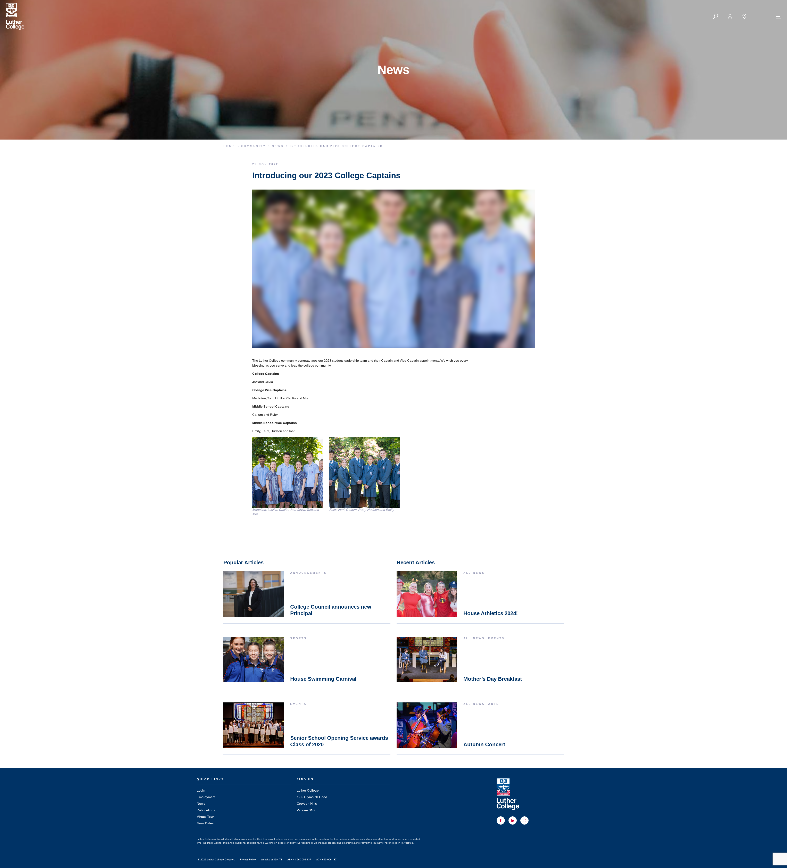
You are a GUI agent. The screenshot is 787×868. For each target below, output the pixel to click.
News (201, 804)
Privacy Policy (248, 859)
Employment (206, 797)
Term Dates (205, 823)
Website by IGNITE (271, 859)
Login (201, 790)
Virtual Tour (205, 817)
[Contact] (744, 16)
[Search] (715, 16)
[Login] (729, 16)
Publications (206, 810)
